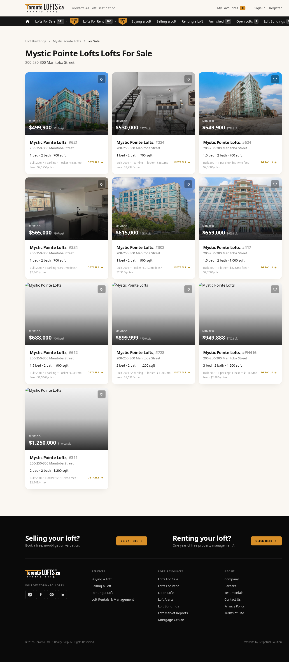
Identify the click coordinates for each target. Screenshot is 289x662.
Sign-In (260, 8)
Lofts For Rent (97, 21)
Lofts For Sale (49, 21)
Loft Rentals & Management (113, 599)
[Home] (28, 21)
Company (231, 579)
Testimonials (233, 593)
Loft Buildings (35, 41)
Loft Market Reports (173, 613)
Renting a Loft (192, 21)
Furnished (219, 21)
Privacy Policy (234, 606)
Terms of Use (234, 613)
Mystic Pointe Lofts (67, 41)
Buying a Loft (141, 21)
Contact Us (232, 599)
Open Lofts (246, 21)
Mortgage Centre (171, 620)
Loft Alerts (165, 599)
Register (275, 8)
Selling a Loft (166, 21)
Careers (230, 586)
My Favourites (230, 8)
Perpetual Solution (270, 642)
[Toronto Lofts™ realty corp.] (45, 8)
